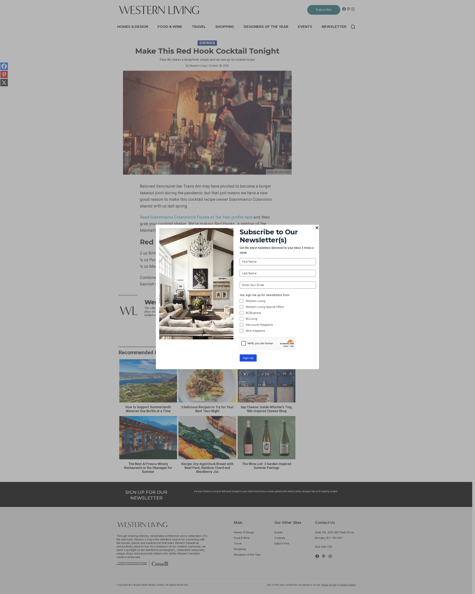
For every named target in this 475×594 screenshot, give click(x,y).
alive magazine (255, 330)
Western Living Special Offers (265, 307)
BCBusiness (253, 313)
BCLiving (251, 318)
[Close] (317, 228)
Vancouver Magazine (259, 324)
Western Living (255, 301)
